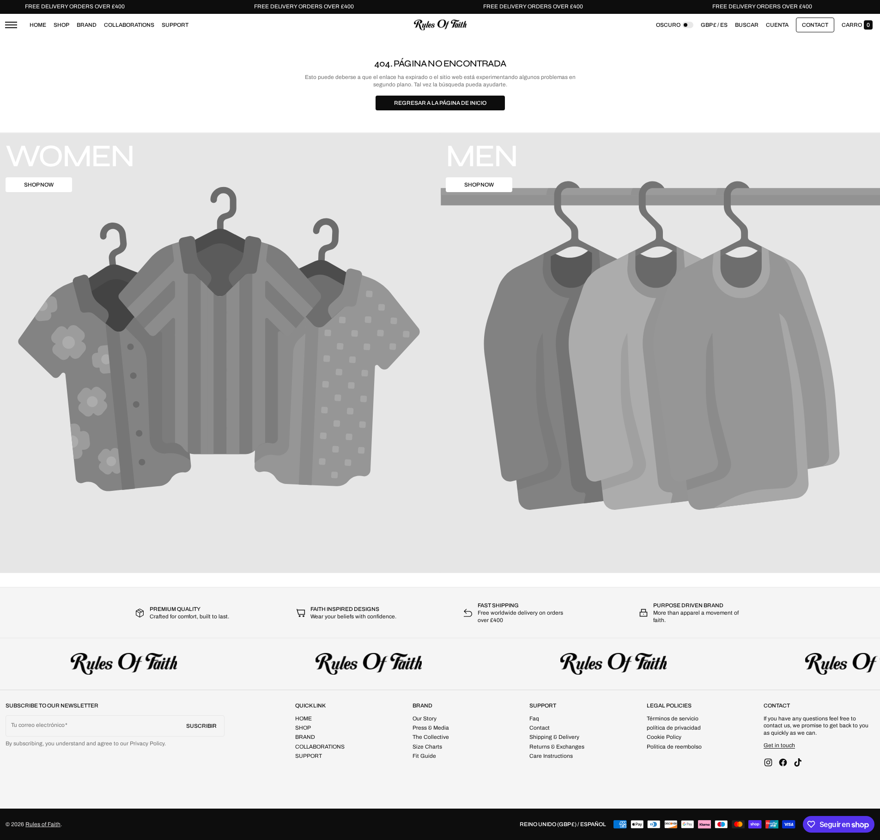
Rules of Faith (43, 824)
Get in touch (779, 745)
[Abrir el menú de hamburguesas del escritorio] (11, 25)
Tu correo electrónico (38, 725)
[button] (747, 25)
